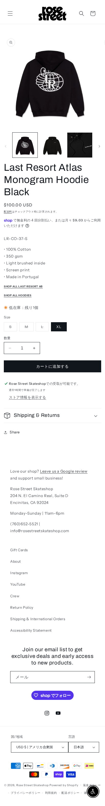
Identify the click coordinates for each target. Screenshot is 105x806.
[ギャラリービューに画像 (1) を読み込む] (24, 145)
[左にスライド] (5, 146)
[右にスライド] (99, 146)
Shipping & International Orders (37, 619)
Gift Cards (19, 550)
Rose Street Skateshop (32, 785)
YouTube (17, 584)
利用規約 (51, 793)
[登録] (89, 677)
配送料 (8, 211)
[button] (10, 13)
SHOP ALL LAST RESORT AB (23, 286)
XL (58, 326)
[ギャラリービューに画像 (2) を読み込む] (52, 145)
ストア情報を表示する (27, 397)
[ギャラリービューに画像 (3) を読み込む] (79, 145)
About (15, 561)
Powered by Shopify (63, 785)
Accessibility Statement (31, 630)
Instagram (19, 573)
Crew (14, 596)
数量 (7, 338)
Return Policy (21, 607)
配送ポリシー (70, 793)
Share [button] (15, 432)
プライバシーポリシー (26, 793)
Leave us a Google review (63, 471)
